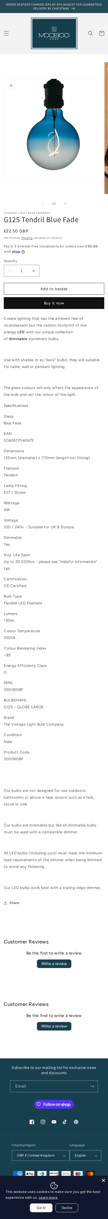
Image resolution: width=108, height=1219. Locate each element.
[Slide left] (42, 203)
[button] (6, 33)
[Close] (103, 1180)
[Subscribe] (92, 1086)
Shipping (27, 237)
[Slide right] (65, 203)
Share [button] (15, 903)
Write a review (54, 963)
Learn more (48, 1197)
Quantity (10, 261)
